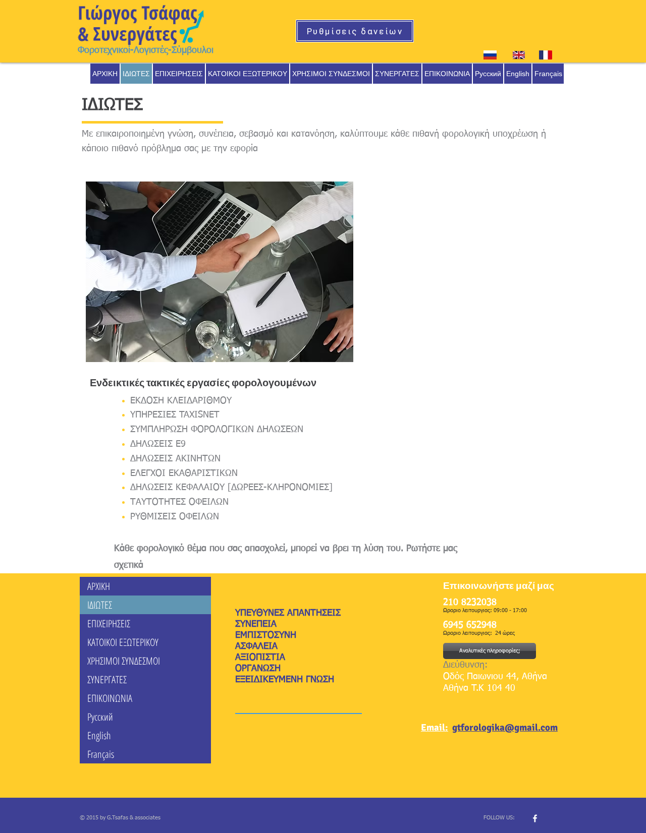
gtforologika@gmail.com (505, 728)
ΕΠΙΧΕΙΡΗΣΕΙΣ (108, 623)
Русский (100, 717)
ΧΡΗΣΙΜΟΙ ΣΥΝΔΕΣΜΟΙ (123, 661)
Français (100, 754)
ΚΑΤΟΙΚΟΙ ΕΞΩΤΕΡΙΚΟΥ (122, 642)
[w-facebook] (535, 818)
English (99, 735)
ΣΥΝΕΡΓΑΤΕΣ (107, 679)
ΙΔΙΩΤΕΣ (99, 605)
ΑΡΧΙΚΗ (98, 586)
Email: (434, 728)
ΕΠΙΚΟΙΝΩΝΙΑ (109, 698)
